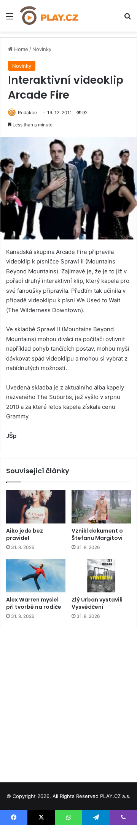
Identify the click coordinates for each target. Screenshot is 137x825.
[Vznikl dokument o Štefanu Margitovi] (101, 506)
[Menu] (9, 18)
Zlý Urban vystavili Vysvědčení (97, 603)
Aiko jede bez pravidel (24, 534)
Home (20, 49)
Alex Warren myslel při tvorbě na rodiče (33, 603)
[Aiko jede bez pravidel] (35, 506)
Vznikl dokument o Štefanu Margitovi (97, 534)
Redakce (27, 112)
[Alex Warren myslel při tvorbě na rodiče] (35, 575)
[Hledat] (127, 18)
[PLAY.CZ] (49, 15)
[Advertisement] (68, 702)
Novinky (41, 49)
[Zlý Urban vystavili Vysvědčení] (101, 575)
